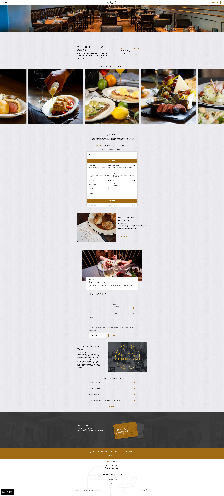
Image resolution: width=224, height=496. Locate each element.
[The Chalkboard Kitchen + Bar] (112, 2)
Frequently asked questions (112, 378)
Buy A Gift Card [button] (82, 435)
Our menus (112, 135)
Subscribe (110, 455)
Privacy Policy (127, 328)
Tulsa (112, 35)
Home (108, 461)
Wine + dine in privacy (99, 282)
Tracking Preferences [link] (106, 488)
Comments (91, 317)
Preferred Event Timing (94, 310)
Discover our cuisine (112, 66)
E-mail (114, 298)
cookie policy (10, 492)
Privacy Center (86, 488)
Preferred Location (121, 310)
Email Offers (113, 474)
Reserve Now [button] (122, 236)
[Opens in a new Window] (111, 484)
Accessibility (78, 488)
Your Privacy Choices (96, 488)
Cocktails (110, 149)
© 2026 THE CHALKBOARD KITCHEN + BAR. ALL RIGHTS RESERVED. (88, 490)
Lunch (114, 145)
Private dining (92, 279)
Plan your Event (97, 294)
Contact (108, 474)
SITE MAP (114, 488)
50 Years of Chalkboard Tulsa (89, 347)
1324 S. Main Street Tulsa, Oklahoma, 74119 (125, 51)
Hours (137, 48)
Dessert (118, 149)
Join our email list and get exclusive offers (112, 452)
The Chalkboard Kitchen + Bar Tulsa (87, 43)
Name (90, 298)
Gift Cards (120, 474)
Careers (103, 474)
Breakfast (99, 145)
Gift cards (82, 425)
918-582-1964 (123, 53)
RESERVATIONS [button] (214, 2)
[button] (5, 2)
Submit (114, 335)
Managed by (136, 490)
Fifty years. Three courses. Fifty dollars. (131, 218)
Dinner (122, 145)
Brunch (107, 145)
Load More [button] (110, 406)
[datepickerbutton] (133, 307)
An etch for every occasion (90, 48)
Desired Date (115, 304)
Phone (90, 304)
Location (123, 48)
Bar (102, 149)
